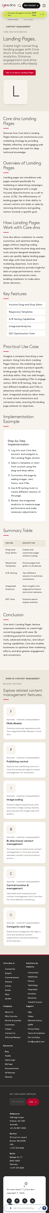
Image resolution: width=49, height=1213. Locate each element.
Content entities (13, 19)
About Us (9, 1012)
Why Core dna (11, 1016)
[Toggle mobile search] (19, 5)
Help (30, 1012)
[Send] (44, 1208)
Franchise (32, 994)
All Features (10, 1073)
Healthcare (32, 977)
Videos (30, 1016)
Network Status (35, 1020)
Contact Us (10, 1033)
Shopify (8, 973)
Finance (31, 981)
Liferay (8, 986)
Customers (10, 1025)
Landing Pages (28, 19)
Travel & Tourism (35, 1002)
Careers (8, 1029)
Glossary (8, 1077)
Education (32, 998)
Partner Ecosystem (13, 1020)
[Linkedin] (32, 1200)
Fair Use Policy (34, 1037)
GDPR (30, 1025)
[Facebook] (17, 1200)
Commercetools (12, 977)
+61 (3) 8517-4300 (18, 1128)
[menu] (44, 5)
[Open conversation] (39, 1208)
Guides (8, 1056)
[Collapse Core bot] (6, 1208)
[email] (9, 1200)
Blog (7, 1051)
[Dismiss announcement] (43, 14)
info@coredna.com (36, 1042)
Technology (33, 985)
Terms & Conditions (36, 1033)
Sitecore (8, 982)
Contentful (10, 969)
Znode (7, 990)
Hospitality (32, 989)
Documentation (12, 1068)
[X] (24, 1200)
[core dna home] (25, 1184)
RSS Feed (8, 1064)
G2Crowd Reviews (12, 1037)
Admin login (10, 1060)
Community (33, 973)
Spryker (8, 999)
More (7, 994)
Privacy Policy (33, 1029)
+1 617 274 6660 (17, 1148)
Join (31, 1102)
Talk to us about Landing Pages (19, 73)
